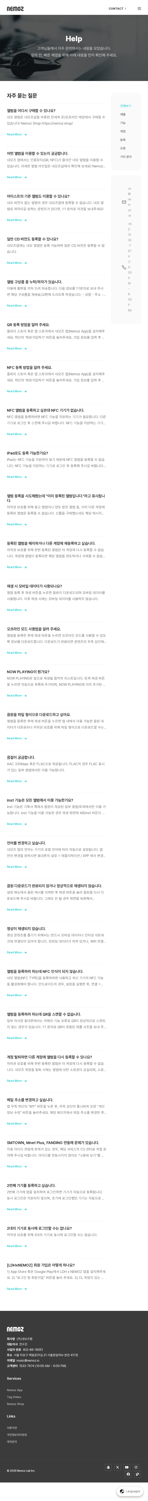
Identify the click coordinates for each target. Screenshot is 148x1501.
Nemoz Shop (15, 1404)
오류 (123, 148)
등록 (123, 140)
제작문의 (12, 1442)
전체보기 (125, 106)
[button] (139, 9)
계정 (123, 131)
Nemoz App (15, 1390)
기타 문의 (126, 157)
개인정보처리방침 (17, 1435)
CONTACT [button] (116, 8)
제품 (123, 114)
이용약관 (12, 1428)
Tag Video (14, 1397)
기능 (123, 123)
